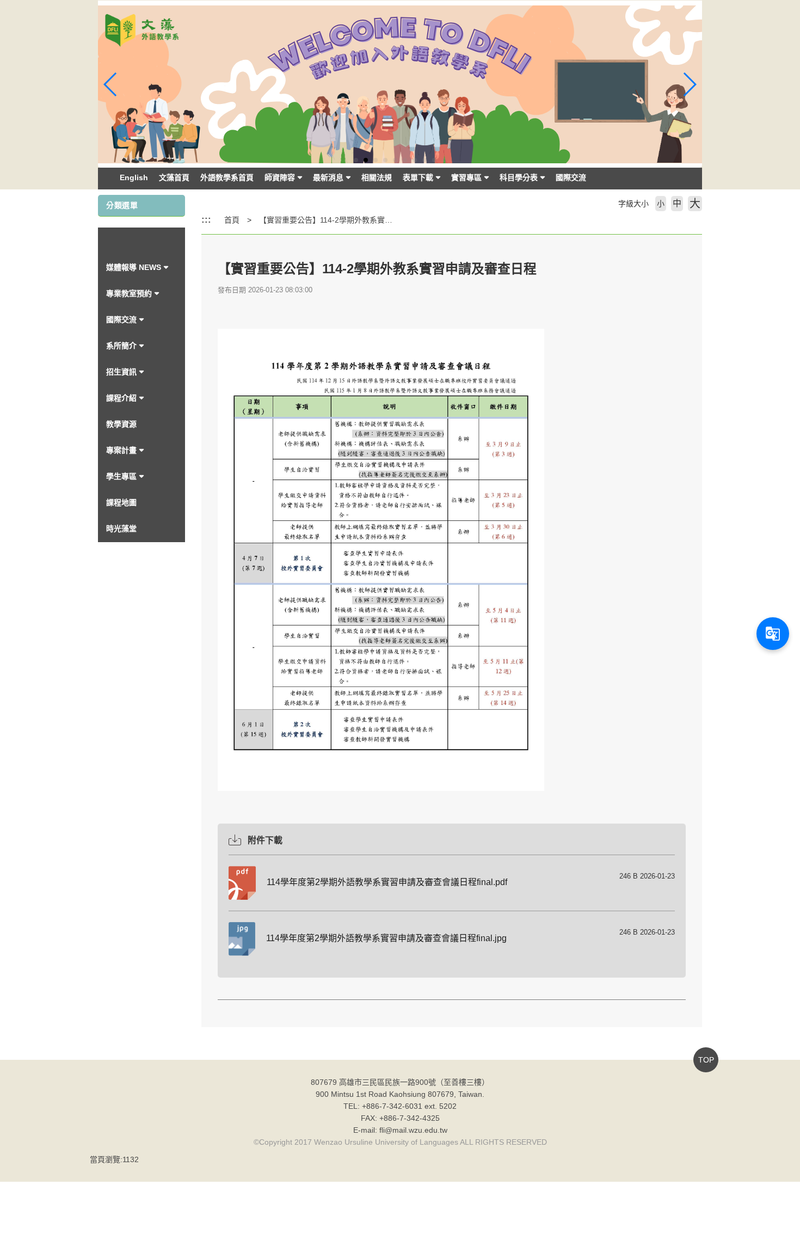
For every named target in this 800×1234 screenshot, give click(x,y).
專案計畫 (121, 450)
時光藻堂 (121, 528)
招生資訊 (121, 371)
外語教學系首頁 (227, 177)
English (134, 177)
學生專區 (121, 476)
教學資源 (121, 424)
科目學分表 (519, 177)
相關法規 (376, 177)
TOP (706, 1059)
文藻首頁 (174, 177)
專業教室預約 (129, 293)
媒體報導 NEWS (133, 267)
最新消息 (328, 177)
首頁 (231, 220)
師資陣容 (279, 177)
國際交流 (571, 177)
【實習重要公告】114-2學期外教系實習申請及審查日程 (352, 220)
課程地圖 (121, 502)
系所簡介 (121, 345)
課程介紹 (121, 398)
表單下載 (418, 177)
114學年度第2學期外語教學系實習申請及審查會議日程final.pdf (387, 882)
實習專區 (466, 177)
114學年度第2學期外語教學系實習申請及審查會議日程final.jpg (386, 938)
